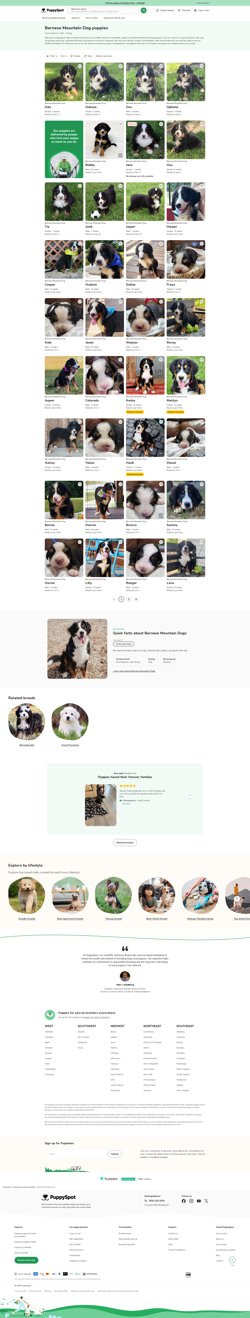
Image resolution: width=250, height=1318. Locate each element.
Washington (50, 1069)
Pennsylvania (149, 1079)
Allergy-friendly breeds (200, 918)
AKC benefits (75, 1244)
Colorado (49, 1037)
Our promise (221, 1244)
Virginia (179, 1085)
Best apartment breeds (70, 918)
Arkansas (180, 1037)
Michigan (114, 1053)
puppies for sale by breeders (97, 1017)
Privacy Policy (35, 1291)
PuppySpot (7, 1187)
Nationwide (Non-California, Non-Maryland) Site (118, 1291)
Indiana (114, 1037)
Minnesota (115, 1058)
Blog (218, 1255)
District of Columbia (152, 1042)
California (49, 1031)
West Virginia (182, 1090)
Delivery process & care (114, 18)
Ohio (113, 1079)
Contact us (172, 1233)
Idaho (47, 1042)
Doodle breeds (27, 918)
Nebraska (115, 1069)
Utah (47, 1063)
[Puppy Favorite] (80, 66)
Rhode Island (149, 1085)
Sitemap (47, 1291)
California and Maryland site (83, 1291)
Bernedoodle (27, 745)
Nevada (48, 1053)
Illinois (113, 1031)
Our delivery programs (225, 1250)
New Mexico (83, 1037)
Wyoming (49, 1074)
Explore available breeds (25, 1242)
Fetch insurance (76, 1250)
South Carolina (182, 1074)
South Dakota (117, 1085)
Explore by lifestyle (23, 1247)
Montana (49, 1047)
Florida (179, 1042)
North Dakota (117, 1074)
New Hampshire (150, 1063)
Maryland (147, 1053)
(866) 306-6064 (157, 1200)
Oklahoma (82, 1042)
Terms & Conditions (176, 1250)
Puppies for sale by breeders (24, 1187)
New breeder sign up (128, 1239)
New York (147, 1074)
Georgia (179, 1047)
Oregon (48, 1058)
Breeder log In (125, 1233)
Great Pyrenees (70, 745)
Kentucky (180, 1053)
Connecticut (148, 1031)
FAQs (170, 1244)
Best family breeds (156, 918)
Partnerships (75, 1255)
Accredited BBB (61, 1291)
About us (75, 18)
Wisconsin (115, 1090)
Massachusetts (150, 1058)
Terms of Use (20, 1291)
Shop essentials (21, 1253)
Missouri (114, 1063)
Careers (219, 1261)
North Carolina (182, 1069)
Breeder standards (127, 1244)
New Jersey (148, 1069)
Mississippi (181, 1063)
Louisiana (180, 1058)
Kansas (114, 1047)
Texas (80, 1047)
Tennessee (181, 1079)
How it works (92, 18)
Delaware (147, 1037)
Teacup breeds (113, 918)
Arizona (81, 1031)
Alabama (180, 1031)
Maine (146, 1047)
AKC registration (76, 1239)
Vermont (147, 1090)
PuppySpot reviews (78, 1261)
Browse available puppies (54, 18)
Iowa (113, 1042)
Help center (173, 1239)
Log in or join (75, 1233)
